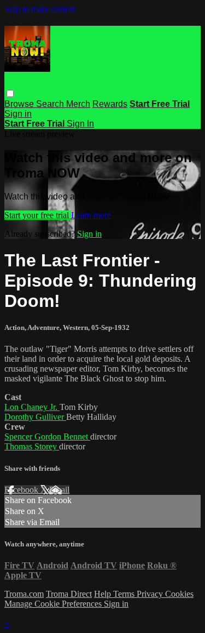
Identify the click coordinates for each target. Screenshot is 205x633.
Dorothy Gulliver (35, 416)
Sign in (18, 113)
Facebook (22, 489)
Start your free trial (37, 215)
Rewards (109, 104)
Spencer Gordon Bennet (47, 436)
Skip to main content (39, 9)
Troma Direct (69, 593)
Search (51, 104)
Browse (20, 104)
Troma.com (24, 593)
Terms (125, 593)
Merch (78, 104)
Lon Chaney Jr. (32, 407)
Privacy (151, 593)
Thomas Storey (31, 446)
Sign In (80, 123)
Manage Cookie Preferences (54, 603)
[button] (10, 93)
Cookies (179, 593)
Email (59, 489)
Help (103, 593)
